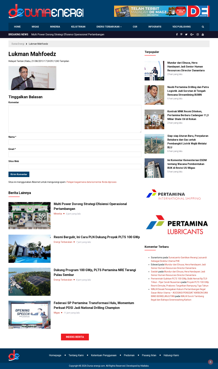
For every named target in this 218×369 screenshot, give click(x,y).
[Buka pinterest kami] (185, 34)
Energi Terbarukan (108, 26)
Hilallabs (144, 366)
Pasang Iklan (149, 355)
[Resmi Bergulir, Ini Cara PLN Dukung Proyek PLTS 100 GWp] (29, 248)
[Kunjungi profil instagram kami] (199, 34)
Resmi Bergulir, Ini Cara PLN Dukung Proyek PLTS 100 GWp (64, 34)
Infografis (155, 26)
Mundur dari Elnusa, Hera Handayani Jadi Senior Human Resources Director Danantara (186, 66)
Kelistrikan (78, 26)
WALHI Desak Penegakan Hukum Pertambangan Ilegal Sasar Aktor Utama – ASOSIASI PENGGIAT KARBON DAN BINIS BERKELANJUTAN (179, 293)
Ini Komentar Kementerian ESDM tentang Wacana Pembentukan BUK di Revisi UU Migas (187, 164)
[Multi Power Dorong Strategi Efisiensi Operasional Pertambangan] (29, 215)
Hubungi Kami (171, 355)
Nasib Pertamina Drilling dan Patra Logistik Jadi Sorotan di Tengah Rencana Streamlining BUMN (188, 91)
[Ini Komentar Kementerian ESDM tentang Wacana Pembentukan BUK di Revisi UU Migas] (154, 168)
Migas (35, 26)
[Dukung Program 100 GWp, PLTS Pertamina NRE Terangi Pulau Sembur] (29, 281)
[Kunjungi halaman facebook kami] (182, 34)
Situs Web (13, 161)
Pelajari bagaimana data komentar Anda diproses (92, 182)
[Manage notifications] (210, 362)
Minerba (55, 26)
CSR (135, 26)
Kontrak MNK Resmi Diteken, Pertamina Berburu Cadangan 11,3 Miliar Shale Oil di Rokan (188, 115)
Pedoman (129, 355)
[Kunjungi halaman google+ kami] (194, 34)
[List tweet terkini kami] (190, 34)
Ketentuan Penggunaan (104, 355)
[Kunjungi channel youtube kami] (203, 34)
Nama (12, 137)
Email (12, 149)
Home (17, 26)
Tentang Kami (76, 355)
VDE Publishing (181, 26)
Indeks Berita (75, 336)
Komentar (13, 102)
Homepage (55, 355)
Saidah (154, 271)
